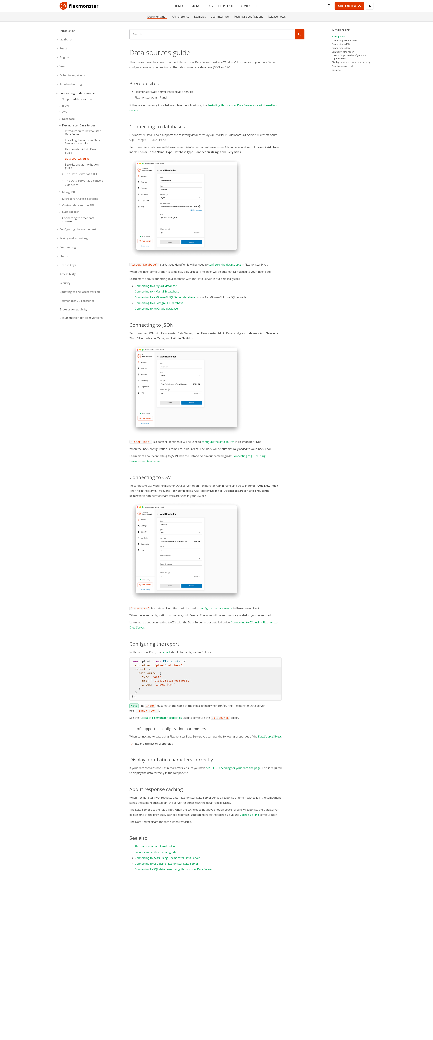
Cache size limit (249, 815)
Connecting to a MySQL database (156, 286)
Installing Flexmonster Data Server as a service (82, 142)
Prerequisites (339, 36)
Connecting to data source (77, 93)
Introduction (67, 31)
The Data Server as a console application (84, 182)
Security (65, 283)
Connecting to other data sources (78, 219)
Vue (62, 66)
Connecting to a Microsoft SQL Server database (165, 297)
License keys (68, 265)
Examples (200, 16)
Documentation (157, 16)
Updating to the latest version (80, 292)
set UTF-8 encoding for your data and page (233, 768)
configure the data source (224, 264)
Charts (64, 256)
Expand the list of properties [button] (154, 743)
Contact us (249, 6)
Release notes (277, 16)
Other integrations (72, 75)
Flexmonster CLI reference (77, 301)
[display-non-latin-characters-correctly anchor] (215, 759)
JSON (65, 105)
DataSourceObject (269, 736)
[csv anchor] (173, 477)
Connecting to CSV (341, 47)
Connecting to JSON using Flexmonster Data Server (167, 858)
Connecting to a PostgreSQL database (159, 303)
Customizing (68, 247)
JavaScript (66, 39)
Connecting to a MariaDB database (157, 291)
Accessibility (68, 274)
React (63, 48)
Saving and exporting (74, 238)
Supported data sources (77, 99)
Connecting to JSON (341, 44)
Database (68, 119)
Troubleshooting (71, 84)
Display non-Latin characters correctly (351, 62)
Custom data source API (78, 205)
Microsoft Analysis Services (80, 199)
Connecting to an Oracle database (156, 308)
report (166, 652)
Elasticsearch (70, 212)
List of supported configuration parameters (350, 57)
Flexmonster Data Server (78, 125)
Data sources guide (77, 158)
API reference (180, 16)
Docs (209, 6)
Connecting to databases (344, 40)
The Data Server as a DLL (81, 174)
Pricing (195, 6)
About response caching (344, 66)
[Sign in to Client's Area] (369, 6)
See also (336, 69)
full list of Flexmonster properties (161, 718)
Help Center (226, 6)
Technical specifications (248, 16)
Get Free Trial (347, 6)
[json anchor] (176, 325)
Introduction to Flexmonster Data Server (83, 132)
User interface (220, 16)
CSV (64, 112)
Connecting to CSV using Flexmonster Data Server (166, 863)
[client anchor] (181, 644)
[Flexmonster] (79, 6)
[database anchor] (187, 126)
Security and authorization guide (82, 166)
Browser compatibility (73, 309)
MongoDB (68, 192)
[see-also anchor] (150, 838)
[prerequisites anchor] (161, 83)
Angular (65, 57)
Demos (179, 6)
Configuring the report (343, 51)
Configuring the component (78, 229)
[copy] (278, 661)
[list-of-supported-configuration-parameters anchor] (207, 728)
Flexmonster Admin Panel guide (81, 151)
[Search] (299, 34)
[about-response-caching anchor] (185, 789)
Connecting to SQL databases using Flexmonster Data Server (173, 869)
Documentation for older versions (81, 318)
